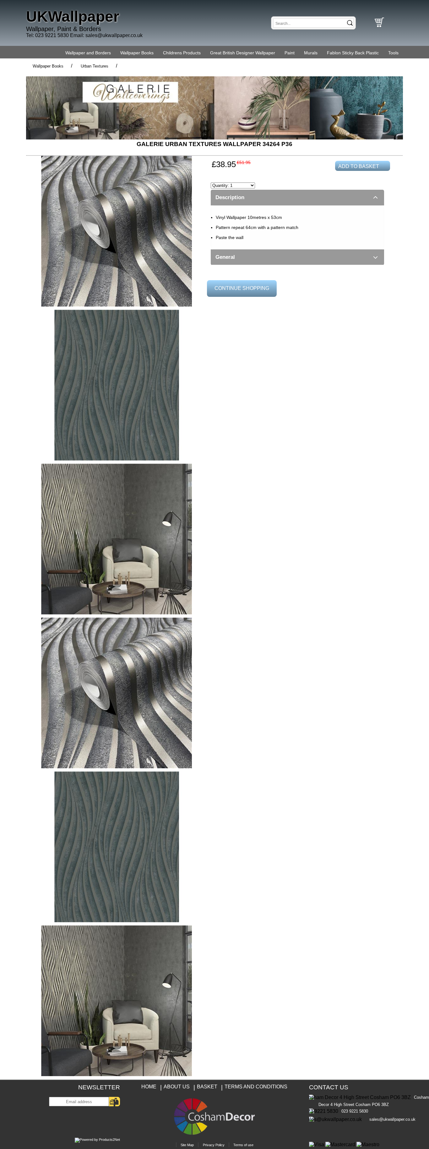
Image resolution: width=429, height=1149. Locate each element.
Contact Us (328, 1087)
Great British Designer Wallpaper (242, 52)
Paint (290, 52)
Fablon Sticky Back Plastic (353, 52)
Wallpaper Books (137, 52)
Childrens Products (182, 52)
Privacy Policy (214, 1145)
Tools (393, 52)
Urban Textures (94, 66)
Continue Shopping (242, 288)
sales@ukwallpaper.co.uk (114, 35)
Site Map (187, 1145)
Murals (311, 52)
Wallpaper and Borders (88, 52)
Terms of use (243, 1145)
